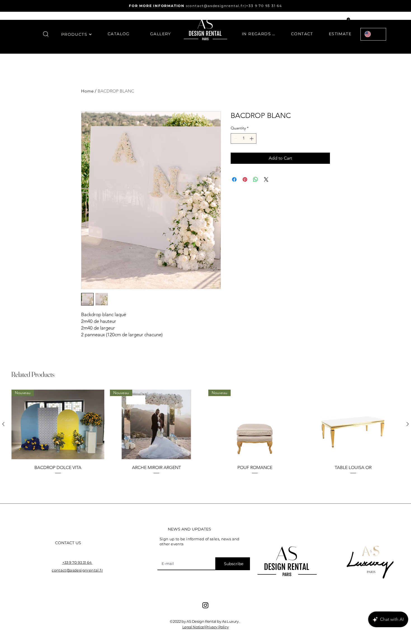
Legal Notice (193, 627)
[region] (76, 38)
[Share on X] (266, 179)
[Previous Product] (3, 424)
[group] (205, 435)
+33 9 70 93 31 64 (264, 6)
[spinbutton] (243, 138)
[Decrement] (235, 138)
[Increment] (252, 138)
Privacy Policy (217, 627)
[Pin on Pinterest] (245, 179)
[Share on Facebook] (234, 179)
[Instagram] (205, 605)
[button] (45, 34)
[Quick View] (353, 424)
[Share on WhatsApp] (255, 179)
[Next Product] (407, 424)
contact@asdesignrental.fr (216, 6)
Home (87, 91)
